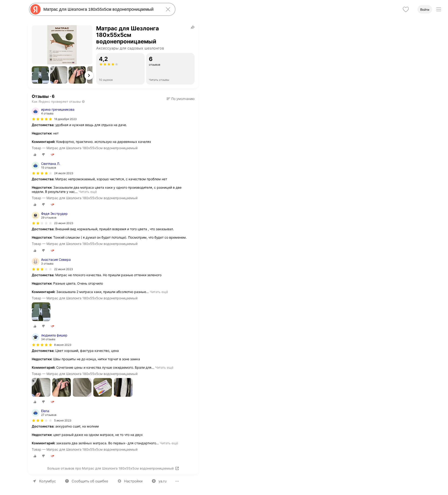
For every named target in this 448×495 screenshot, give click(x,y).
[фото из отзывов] (41, 312)
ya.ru (162, 481)
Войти (424, 9)
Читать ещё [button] (88, 192)
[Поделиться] (193, 27)
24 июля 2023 (63, 173)
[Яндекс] (35, 9)
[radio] (35, 154)
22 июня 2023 (63, 269)
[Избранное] (406, 9)
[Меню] (438, 9)
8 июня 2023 (62, 344)
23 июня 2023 (63, 223)
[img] (42, 119)
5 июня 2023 (62, 420)
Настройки (133, 481)
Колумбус (47, 481)
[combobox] (101, 9)
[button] (40, 75)
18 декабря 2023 (65, 119)
